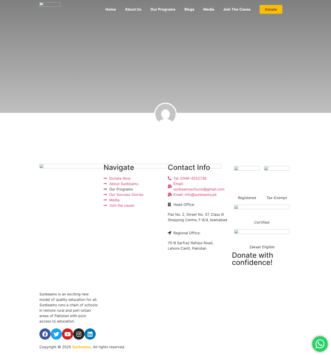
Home (110, 9)
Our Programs (162, 9)
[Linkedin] (90, 334)
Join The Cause (237, 9)
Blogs (189, 9)
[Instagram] (78, 334)
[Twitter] (56, 334)
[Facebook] (45, 334)
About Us (133, 9)
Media (208, 9)
